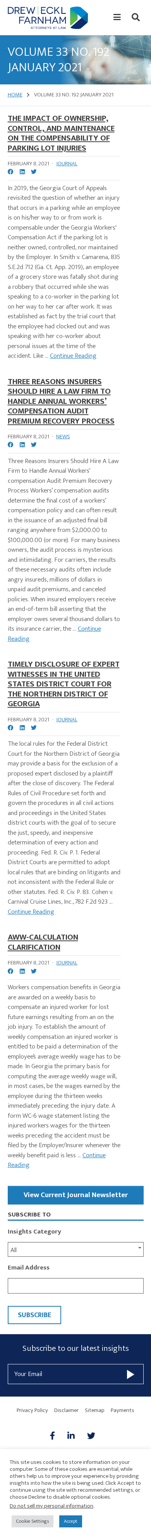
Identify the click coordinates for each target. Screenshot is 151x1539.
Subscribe (34, 1315)
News (63, 436)
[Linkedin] (71, 1436)
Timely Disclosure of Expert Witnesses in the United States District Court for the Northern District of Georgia (64, 683)
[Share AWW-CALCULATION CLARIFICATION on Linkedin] (22, 972)
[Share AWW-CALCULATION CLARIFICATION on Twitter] (34, 972)
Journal (66, 163)
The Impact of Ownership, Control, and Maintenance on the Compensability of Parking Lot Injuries (61, 133)
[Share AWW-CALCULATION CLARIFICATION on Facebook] (11, 972)
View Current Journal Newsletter (76, 1195)
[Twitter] (91, 1436)
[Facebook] (55, 1436)
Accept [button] (70, 1521)
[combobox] (76, 1249)
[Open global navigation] (117, 17)
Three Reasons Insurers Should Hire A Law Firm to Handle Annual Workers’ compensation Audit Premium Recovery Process (61, 401)
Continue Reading (73, 355)
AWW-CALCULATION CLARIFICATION (43, 942)
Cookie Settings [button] (32, 1521)
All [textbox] (13, 1250)
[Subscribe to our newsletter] (131, 1374)
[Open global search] (136, 17)
